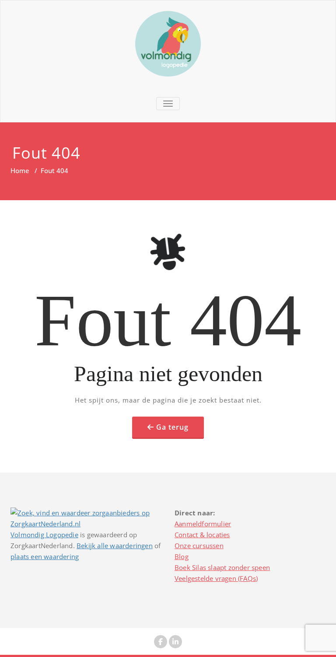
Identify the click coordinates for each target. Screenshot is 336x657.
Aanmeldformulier (203, 523)
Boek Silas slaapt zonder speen (222, 567)
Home (19, 170)
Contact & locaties (202, 534)
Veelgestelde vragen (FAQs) (216, 578)
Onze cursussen (199, 545)
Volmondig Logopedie (44, 534)
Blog (182, 556)
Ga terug (172, 427)
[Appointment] (168, 44)
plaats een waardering (44, 556)
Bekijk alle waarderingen (115, 545)
